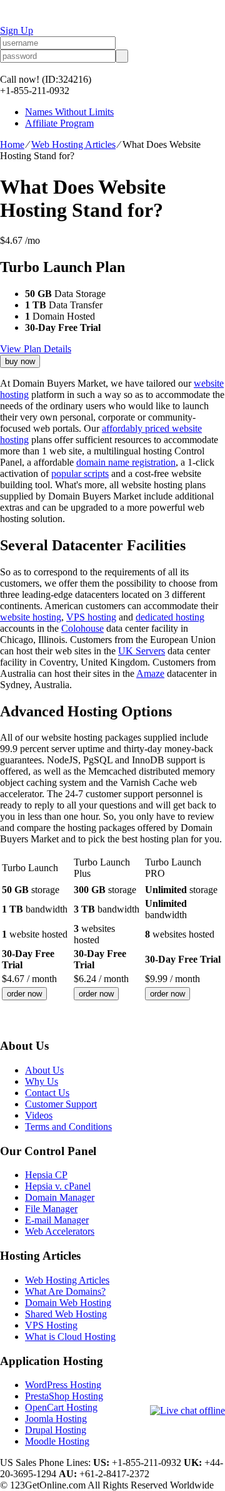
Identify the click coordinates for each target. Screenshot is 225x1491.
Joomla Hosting (56, 1418)
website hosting (30, 617)
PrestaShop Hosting (64, 1396)
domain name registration (126, 462)
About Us (44, 1070)
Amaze (150, 673)
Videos (38, 1115)
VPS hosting (91, 617)
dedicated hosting (170, 617)
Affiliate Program (59, 123)
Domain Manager (59, 1197)
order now (24, 993)
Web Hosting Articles (73, 144)
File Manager (51, 1208)
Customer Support (61, 1104)
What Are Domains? (65, 1291)
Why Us (41, 1081)
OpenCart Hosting (61, 1407)
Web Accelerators (59, 1231)
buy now (20, 361)
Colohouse (82, 628)
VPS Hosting (51, 1325)
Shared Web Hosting (66, 1314)
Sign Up (16, 30)
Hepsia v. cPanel (58, 1186)
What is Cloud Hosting (70, 1336)
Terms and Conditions (68, 1126)
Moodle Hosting (57, 1441)
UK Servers (141, 651)
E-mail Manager (57, 1220)
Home (12, 144)
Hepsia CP (46, 1174)
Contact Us (47, 1092)
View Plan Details (35, 348)
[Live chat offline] (187, 1410)
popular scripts (80, 473)
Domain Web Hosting (68, 1302)
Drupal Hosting (55, 1430)
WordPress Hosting (63, 1384)
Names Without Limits (69, 112)
